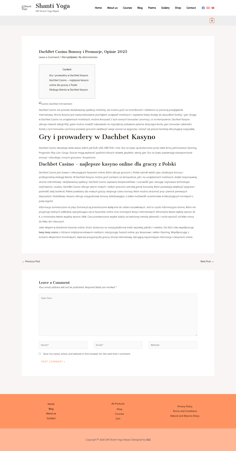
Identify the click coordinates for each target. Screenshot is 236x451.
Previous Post (31, 261)
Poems (152, 7)
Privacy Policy (184, 406)
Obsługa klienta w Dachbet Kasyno (68, 89)
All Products (117, 403)
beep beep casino (48, 232)
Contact (191, 7)
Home (98, 7)
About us (112, 7)
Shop (178, 7)
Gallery (165, 7)
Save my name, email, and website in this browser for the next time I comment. (87, 353)
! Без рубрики (69, 57)
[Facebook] (203, 7)
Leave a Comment (49, 57)
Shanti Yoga (52, 5)
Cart (118, 418)
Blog (140, 7)
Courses (127, 7)
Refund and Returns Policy (184, 415)
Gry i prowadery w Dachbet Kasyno (68, 75)
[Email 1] (208, 7)
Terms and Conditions (185, 411)
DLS (148, 439)
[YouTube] (212, 7)
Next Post (207, 261)
